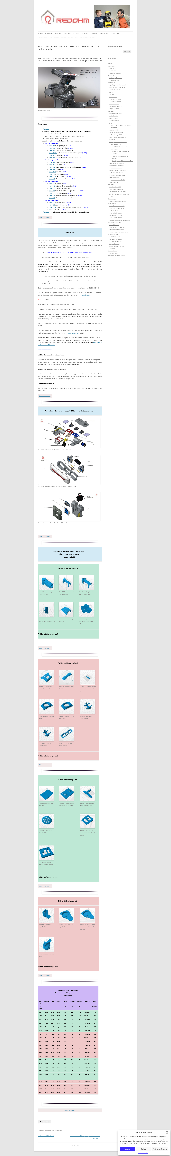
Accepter (128, 1149)
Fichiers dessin (73, 38)
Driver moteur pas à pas (116, 163)
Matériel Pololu (113, 130)
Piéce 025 (52, 205)
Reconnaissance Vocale (116, 132)
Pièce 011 (52, 179)
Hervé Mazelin (59, 1130)
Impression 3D (115, 33)
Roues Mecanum (114, 225)
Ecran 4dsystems (116, 144)
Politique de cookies (143, 1153)
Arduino (111, 94)
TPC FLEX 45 (114, 211)
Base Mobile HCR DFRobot (117, 227)
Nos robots (112, 68)
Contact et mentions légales (89, 38)
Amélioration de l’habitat (116, 246)
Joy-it (110, 123)
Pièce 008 (52, 165)
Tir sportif (112, 248)
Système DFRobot (114, 120)
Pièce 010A (52, 176)
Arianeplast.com (85, 295)
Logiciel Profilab (114, 109)
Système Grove (113, 118)
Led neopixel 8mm (114, 80)
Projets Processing (114, 244)
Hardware (85, 33)
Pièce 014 (52, 191)
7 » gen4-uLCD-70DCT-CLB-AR (120, 147)
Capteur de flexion (116, 99)
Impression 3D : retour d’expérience (119, 220)
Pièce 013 (52, 188)
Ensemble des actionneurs (117, 175)
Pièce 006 (52, 157)
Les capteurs (113, 97)
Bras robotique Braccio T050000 (118, 232)
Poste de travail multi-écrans (117, 201)
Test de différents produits (117, 208)
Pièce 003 (52, 155)
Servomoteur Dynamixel (116, 165)
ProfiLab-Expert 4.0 (115, 187)
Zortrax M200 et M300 (115, 218)
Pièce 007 (52, 162)
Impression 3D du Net (115, 215)
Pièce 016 (52, 198)
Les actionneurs (114, 104)
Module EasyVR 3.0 (116, 135)
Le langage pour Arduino (116, 189)
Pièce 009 (52, 169)
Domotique (67, 33)
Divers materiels (114, 177)
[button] (167, 1132)
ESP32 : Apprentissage (115, 239)
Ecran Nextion (115, 149)
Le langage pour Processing (117, 192)
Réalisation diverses (115, 73)
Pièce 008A (52, 167)
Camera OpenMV (116, 101)
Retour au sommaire (44, 217)
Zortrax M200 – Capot (46, 1136)
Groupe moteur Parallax (116, 229)
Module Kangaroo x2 (117, 173)
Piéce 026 (52, 210)
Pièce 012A (52, 186)
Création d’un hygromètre (117, 87)
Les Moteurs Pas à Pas (116, 241)
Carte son (112, 139)
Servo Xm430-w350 (116, 168)
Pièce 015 (52, 195)
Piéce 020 (52, 203)
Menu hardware (114, 182)
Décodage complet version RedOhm (122, 161)
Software (94, 33)
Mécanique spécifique (45, 38)
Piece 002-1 (52, 148)
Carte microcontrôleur (116, 113)
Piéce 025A (52, 207)
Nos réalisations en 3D (116, 213)
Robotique (48, 33)
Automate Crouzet (114, 90)
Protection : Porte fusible (118, 180)
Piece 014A (52, 193)
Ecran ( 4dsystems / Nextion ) (118, 142)
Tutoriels (76, 33)
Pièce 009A (52, 172)
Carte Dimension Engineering (117, 170)
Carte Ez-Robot (113, 116)
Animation (58, 33)
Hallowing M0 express (115, 78)
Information (46, 212)
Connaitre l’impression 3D (116, 206)
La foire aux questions (115, 106)
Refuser (143, 1149)
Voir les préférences (160, 1149)
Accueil (40, 33)
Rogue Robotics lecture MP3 (117, 137)
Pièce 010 (52, 174)
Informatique (104, 33)
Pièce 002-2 (52, 150)
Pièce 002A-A (53, 153)
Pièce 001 (52, 146)
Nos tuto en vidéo (60, 38)
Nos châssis (112, 71)
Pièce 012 (52, 184)
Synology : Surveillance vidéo (117, 85)
